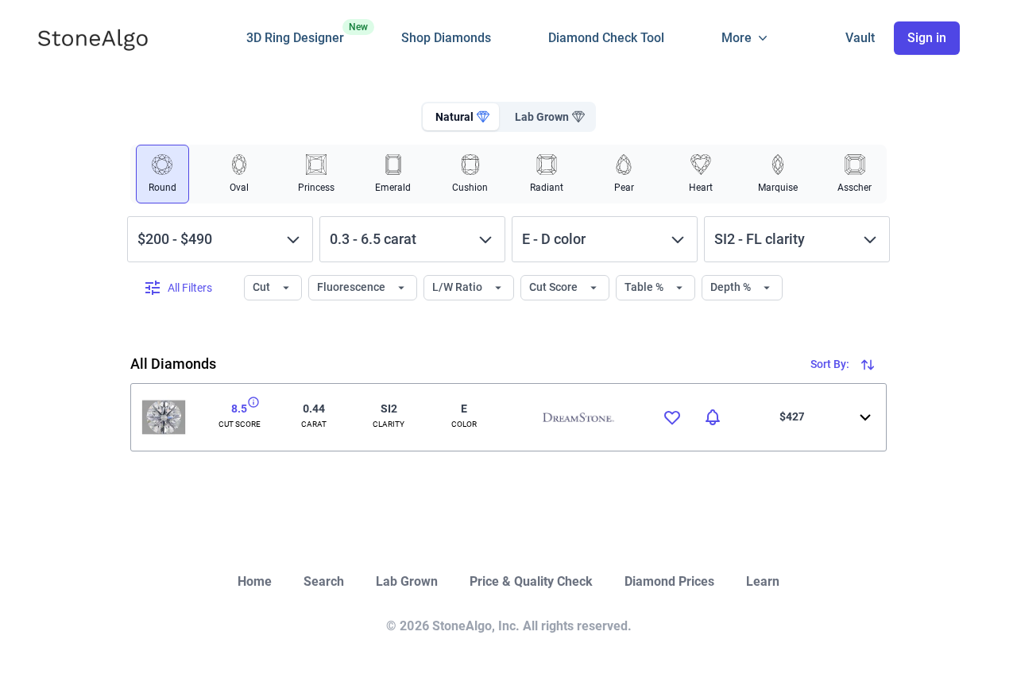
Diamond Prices (669, 581)
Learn (762, 581)
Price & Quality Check (531, 581)
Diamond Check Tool (606, 37)
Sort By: (831, 364)
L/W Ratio (458, 287)
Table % (645, 287)
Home (255, 581)
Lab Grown (407, 581)
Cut (263, 287)
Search (324, 581)
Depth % (731, 287)
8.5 (239, 408)
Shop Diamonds (446, 37)
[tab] (461, 116)
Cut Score (554, 287)
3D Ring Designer (295, 33)
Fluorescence (352, 287)
